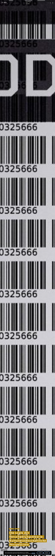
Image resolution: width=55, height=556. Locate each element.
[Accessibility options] (52, 3)
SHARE (44, 550)
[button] (4, 2)
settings (33, 553)
